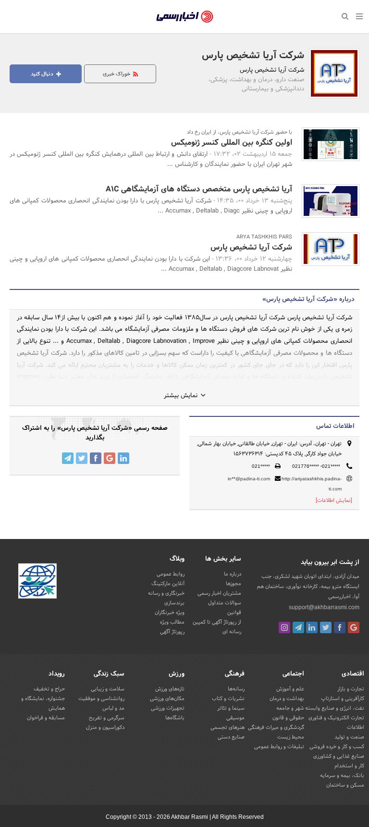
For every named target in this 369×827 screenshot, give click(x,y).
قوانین (234, 612)
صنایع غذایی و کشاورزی (338, 756)
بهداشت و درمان (287, 698)
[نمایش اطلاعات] (334, 500)
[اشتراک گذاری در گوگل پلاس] (109, 458)
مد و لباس (113, 708)
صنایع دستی (231, 737)
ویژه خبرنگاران (169, 612)
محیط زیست (290, 737)
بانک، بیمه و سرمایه (342, 775)
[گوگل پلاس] (353, 627)
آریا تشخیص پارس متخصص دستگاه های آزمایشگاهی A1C (199, 189)
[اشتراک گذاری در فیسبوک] (95, 458)
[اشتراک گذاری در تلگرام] (68, 458)
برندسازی (174, 603)
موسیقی (235, 718)
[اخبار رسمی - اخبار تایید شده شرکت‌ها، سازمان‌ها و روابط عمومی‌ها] (185, 17)
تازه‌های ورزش (169, 689)
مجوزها (233, 583)
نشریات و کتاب (228, 698)
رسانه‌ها (236, 689)
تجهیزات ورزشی (167, 708)
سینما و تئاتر (231, 708)
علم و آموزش (290, 689)
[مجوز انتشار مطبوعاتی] (37, 582)
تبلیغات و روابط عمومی (279, 746)
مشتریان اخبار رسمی (219, 593)
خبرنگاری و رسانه (166, 593)
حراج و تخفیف (49, 689)
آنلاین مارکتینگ (167, 583)
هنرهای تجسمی (227, 727)
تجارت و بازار (350, 689)
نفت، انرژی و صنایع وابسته (334, 708)
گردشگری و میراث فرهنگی (276, 727)
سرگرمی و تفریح (106, 718)
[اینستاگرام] (284, 627)
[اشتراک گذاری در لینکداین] (123, 458)
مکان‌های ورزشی (167, 698)
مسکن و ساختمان (345, 785)
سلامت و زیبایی (107, 689)
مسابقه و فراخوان (46, 718)
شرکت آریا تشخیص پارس (253, 56)
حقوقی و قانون (288, 718)
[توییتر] (326, 627)
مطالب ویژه (172, 622)
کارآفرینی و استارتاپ (342, 698)
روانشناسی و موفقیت (101, 698)
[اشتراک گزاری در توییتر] (81, 458)
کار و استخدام (349, 766)
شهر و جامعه (290, 708)
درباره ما (232, 574)
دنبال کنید (43, 74)
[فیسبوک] (339, 627)
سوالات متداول (224, 603)
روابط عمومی (170, 574)
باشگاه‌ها (174, 718)
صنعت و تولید (349, 737)
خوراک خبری (117, 74)
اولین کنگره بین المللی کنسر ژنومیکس (231, 142)
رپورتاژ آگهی (172, 631)
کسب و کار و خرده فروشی (336, 746)
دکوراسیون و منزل (105, 727)
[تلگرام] (298, 627)
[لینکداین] (312, 627)
